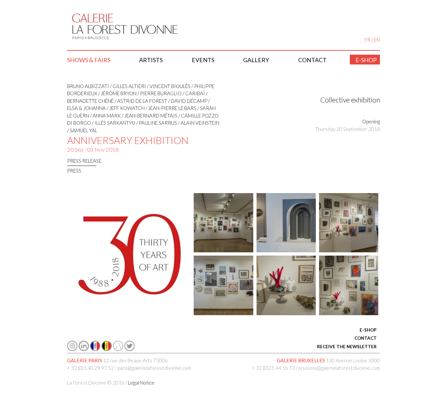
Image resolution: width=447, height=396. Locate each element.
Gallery (256, 59)
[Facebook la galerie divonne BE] (106, 349)
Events (203, 59)
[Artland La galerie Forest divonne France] (118, 349)
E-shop (366, 59)
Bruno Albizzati (88, 86)
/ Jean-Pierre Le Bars (170, 108)
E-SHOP (368, 330)
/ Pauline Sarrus (156, 123)
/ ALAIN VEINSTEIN (198, 123)
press (74, 170)
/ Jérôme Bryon (116, 93)
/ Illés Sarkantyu (113, 123)
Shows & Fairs (88, 59)
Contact (312, 59)
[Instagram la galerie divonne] (72, 349)
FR (367, 40)
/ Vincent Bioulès (168, 86)
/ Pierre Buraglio (159, 93)
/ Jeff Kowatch (125, 108)
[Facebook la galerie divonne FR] (95, 349)
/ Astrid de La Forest (140, 101)
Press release (84, 161)
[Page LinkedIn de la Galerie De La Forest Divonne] (84, 349)
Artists (151, 59)
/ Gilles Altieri (127, 86)
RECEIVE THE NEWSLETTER (347, 346)
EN (377, 40)
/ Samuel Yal (82, 130)
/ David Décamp (187, 101)
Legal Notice (141, 383)
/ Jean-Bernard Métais (149, 115)
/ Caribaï (193, 93)
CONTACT (365, 338)
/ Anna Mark (105, 115)
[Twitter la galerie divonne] (129, 349)
